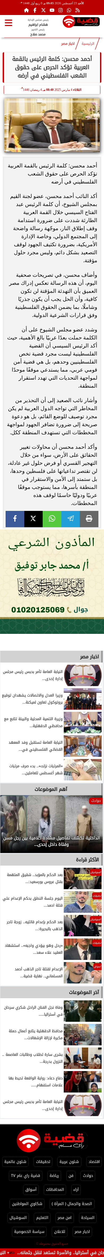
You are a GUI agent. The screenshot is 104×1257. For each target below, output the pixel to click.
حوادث (88, 1175)
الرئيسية (88, 43)
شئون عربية (69, 1161)
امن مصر (64, 1217)
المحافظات (55, 1189)
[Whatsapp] (69, 10)
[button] (11, 826)
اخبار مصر (68, 43)
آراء (76, 1189)
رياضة (54, 1175)
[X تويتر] (43, 10)
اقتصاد (94, 1161)
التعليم (42, 1217)
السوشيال (18, 1217)
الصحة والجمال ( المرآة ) (72, 1203)
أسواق (31, 1189)
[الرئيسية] (26, 10)
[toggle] (8, 22)
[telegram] (70, 519)
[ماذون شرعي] (52, 581)
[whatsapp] (52, 519)
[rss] (77, 10)
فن (71, 1175)
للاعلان (59, 1231)
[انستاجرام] (60, 10)
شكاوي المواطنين (27, 1203)
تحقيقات (43, 1161)
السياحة (87, 1217)
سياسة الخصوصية (29, 1231)
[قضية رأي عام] (81, 22)
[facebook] (15, 519)
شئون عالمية (15, 1161)
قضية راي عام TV (25, 1175)
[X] (33, 519)
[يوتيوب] (52, 10)
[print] (89, 519)
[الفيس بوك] (35, 10)
